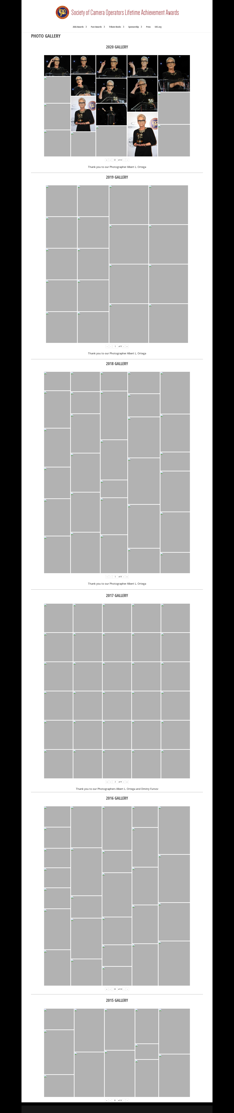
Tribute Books (115, 27)
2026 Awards (78, 27)
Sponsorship (133, 27)
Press (148, 27)
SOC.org (158, 27)
